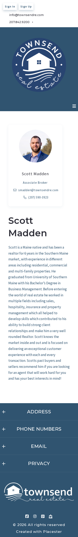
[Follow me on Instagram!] (46, 22)
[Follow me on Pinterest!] (54, 22)
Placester (52, 532)
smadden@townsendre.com (38, 190)
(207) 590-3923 (38, 197)
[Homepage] (39, 492)
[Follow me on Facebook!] (38, 22)
